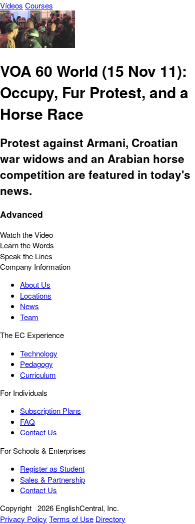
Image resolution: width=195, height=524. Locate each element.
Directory (111, 519)
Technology (39, 353)
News (29, 306)
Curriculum (38, 374)
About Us (35, 284)
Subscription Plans (50, 410)
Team (29, 317)
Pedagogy (36, 363)
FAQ (27, 421)
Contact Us (38, 432)
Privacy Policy (23, 519)
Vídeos (11, 5)
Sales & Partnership (52, 479)
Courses (39, 5)
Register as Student (52, 468)
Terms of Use (71, 519)
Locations (36, 295)
